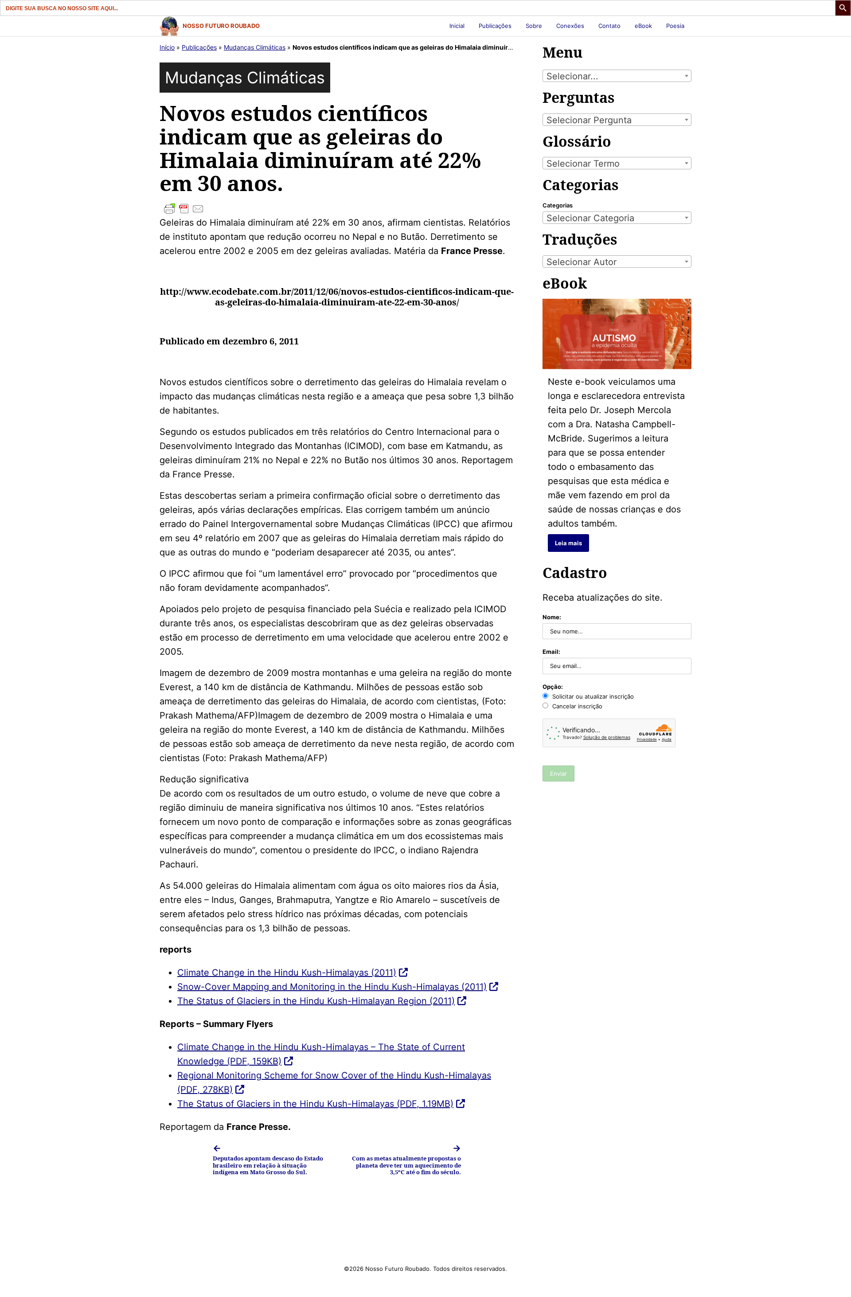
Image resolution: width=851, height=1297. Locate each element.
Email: (551, 651)
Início (167, 47)
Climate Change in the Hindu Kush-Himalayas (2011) (286, 972)
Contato (609, 25)
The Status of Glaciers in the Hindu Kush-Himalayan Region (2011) (316, 1001)
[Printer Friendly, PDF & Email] (337, 208)
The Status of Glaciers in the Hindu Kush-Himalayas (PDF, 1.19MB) (315, 1103)
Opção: (553, 686)
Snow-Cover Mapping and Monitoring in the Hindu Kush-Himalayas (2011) (332, 986)
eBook (643, 25)
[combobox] (617, 76)
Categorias (558, 205)
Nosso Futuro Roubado (221, 25)
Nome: (552, 617)
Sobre (534, 25)
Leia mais (568, 543)
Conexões (570, 25)
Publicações (495, 25)
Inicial (457, 25)
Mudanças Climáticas (254, 47)
